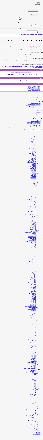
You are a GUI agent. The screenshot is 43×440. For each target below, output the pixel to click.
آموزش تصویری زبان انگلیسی (35, 125)
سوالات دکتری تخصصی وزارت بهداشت (33, 123)
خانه (39, 36)
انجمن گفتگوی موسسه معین (35, 103)
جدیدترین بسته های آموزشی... (21, 80)
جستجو (39, 10)
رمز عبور (38, 32)
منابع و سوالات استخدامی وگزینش (34, 124)
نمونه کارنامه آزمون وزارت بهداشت (34, 104)
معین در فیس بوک (37, 113)
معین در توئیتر (38, 112)
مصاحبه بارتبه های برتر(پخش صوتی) (34, 107)
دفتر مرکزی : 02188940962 (35, 95)
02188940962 (38, 3)
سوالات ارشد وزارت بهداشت (33, 86)
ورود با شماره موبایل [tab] (35, 14)
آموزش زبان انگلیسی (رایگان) (35, 121)
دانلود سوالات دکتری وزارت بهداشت (33, 88)
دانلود (39, 86)
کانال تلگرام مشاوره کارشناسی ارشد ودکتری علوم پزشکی (21, 74)
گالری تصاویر (38, 114)
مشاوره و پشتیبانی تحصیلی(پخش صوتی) (33, 106)
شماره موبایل (37, 24)
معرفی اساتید (38, 96)
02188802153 (38, 2)
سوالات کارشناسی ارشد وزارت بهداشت (33, 122)
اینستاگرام (38, 115)
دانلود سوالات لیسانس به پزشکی (34, 87)
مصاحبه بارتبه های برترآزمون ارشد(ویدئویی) (32, 105)
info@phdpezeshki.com (36, 4)
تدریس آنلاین (38, 120)
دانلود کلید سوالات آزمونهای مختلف (34, 90)
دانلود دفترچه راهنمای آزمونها (35, 89)
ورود (39, 33)
